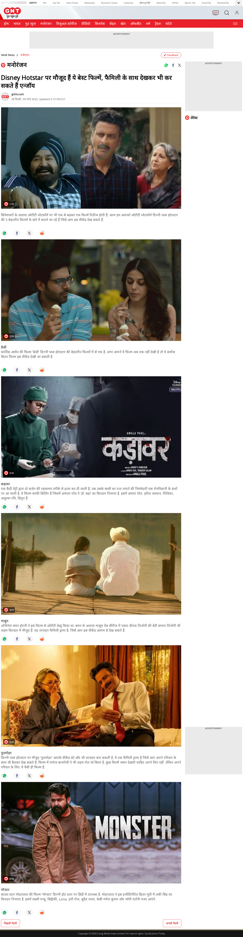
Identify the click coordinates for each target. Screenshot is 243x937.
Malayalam (89, 3)
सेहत (113, 23)
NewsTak (161, 3)
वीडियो (85, 23)
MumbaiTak (223, 3)
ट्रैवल (158, 23)
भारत (17, 23)
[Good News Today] (12, 16)
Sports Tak (190, 3)
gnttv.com (17, 94)
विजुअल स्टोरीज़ (66, 23)
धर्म (148, 23)
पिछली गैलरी (10, 923)
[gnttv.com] (5, 97)
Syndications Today (155, 933)
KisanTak (206, 3)
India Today (72, 3)
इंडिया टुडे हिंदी (145, 3)
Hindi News (8, 55)
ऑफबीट (135, 23)
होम (6, 23)
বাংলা (44, 3)
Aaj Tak (56, 3)
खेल (123, 23)
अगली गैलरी (172, 923)
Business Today (109, 3)
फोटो (169, 23)
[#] (166, 65)
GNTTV (33, 3)
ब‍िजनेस (100, 23)
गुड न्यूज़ (30, 23)
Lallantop (128, 3)
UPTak (175, 3)
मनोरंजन (45, 23)
